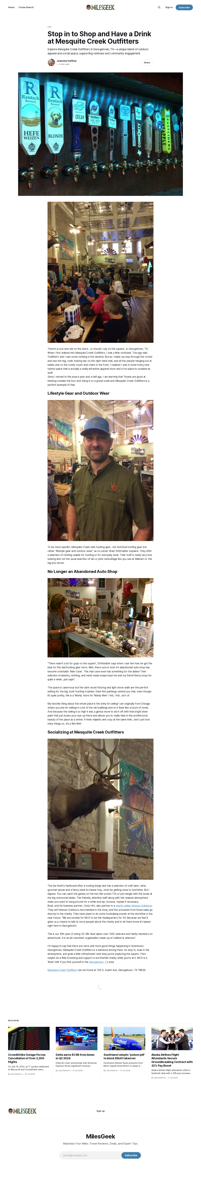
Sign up (101, 1111)
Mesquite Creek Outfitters (62, 970)
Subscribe (184, 7)
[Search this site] (159, 7)
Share (147, 62)
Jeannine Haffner (67, 60)
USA (49, 27)
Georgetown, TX (98, 962)
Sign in (169, 7)
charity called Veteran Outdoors (134, 905)
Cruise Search (26, 7)
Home (11, 7)
